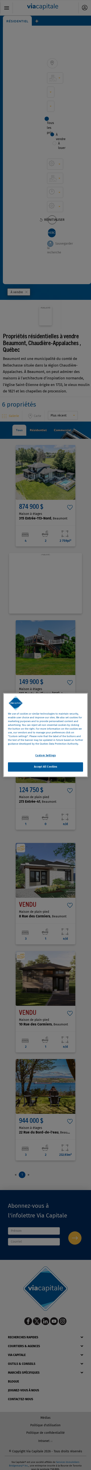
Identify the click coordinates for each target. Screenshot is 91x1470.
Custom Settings (45, 755)
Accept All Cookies (45, 766)
